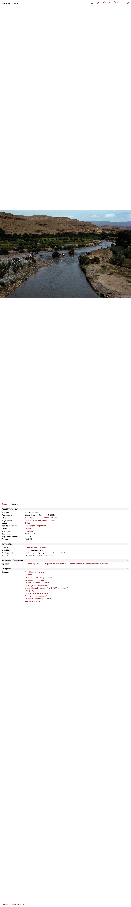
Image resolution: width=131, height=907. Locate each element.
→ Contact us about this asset (12, 905)
